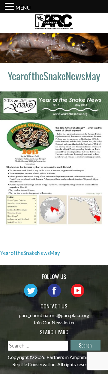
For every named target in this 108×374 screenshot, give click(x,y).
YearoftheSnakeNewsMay (30, 253)
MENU (23, 8)
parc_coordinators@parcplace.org (54, 315)
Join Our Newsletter (54, 322)
